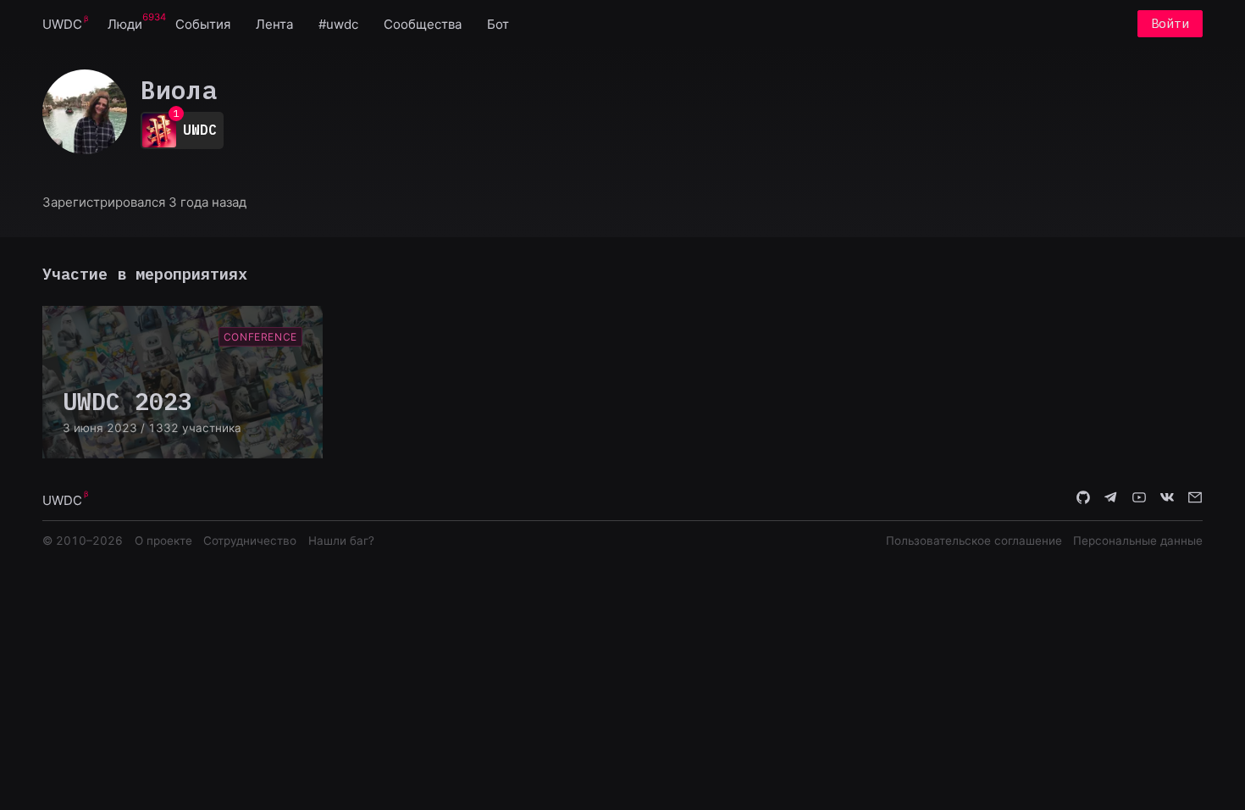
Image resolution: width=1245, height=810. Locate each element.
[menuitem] (62, 23)
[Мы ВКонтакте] (1167, 499)
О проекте (163, 540)
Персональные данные (1138, 540)
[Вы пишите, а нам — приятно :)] (1195, 499)
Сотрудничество (249, 540)
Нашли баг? (341, 540)
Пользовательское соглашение (974, 540)
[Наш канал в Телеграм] (1111, 499)
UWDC (62, 24)
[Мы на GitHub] (1083, 499)
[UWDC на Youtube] (1139, 499)
